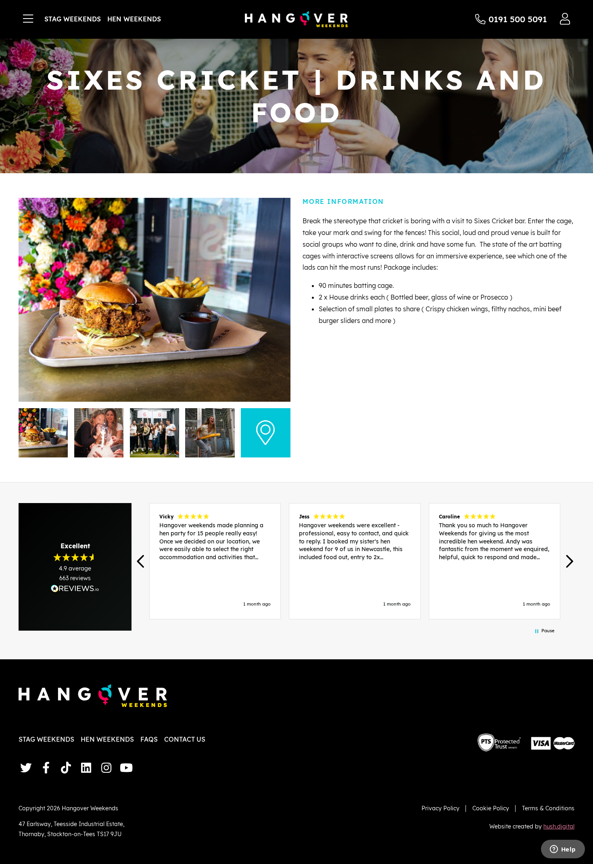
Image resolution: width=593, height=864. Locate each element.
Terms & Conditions (548, 808)
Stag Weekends (72, 19)
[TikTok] (66, 768)
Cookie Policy (490, 808)
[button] (141, 561)
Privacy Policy (440, 808)
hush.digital (558, 826)
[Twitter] (26, 768)
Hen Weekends (134, 19)
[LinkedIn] (86, 768)
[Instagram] (106, 768)
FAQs (149, 739)
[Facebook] (46, 768)
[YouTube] (126, 768)
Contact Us (184, 739)
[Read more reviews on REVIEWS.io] (75, 588)
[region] (355, 561)
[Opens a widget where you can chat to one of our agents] (563, 850)
